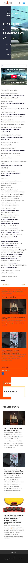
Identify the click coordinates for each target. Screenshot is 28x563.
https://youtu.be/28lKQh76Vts (9, 228)
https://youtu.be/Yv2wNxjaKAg (9, 258)
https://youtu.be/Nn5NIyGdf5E (9, 241)
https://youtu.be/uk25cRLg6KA (9, 263)
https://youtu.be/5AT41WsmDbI (10, 223)
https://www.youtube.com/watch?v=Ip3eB (12, 103)
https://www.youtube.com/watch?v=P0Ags (13, 114)
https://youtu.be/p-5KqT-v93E (9, 237)
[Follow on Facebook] (3, 373)
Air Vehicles (11, 11)
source (3, 280)
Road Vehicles (12, 15)
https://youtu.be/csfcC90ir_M (9, 245)
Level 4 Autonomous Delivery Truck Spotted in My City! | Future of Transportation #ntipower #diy (12, 352)
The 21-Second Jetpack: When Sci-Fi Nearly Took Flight (14, 318)
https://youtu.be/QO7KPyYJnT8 (9, 267)
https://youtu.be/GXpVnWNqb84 (10, 210)
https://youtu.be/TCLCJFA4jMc (14, 254)
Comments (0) (11, 55)
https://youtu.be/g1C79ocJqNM (9, 215)
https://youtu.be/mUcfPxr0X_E (9, 98)
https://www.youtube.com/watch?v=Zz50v (12, 95)
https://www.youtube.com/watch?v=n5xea (12, 150)
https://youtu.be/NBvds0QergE (9, 219)
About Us (13, 552)
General (18, 13)
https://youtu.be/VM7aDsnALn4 (10, 232)
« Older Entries (5, 367)
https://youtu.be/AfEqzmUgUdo (17, 250)
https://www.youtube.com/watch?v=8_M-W (13, 122)
